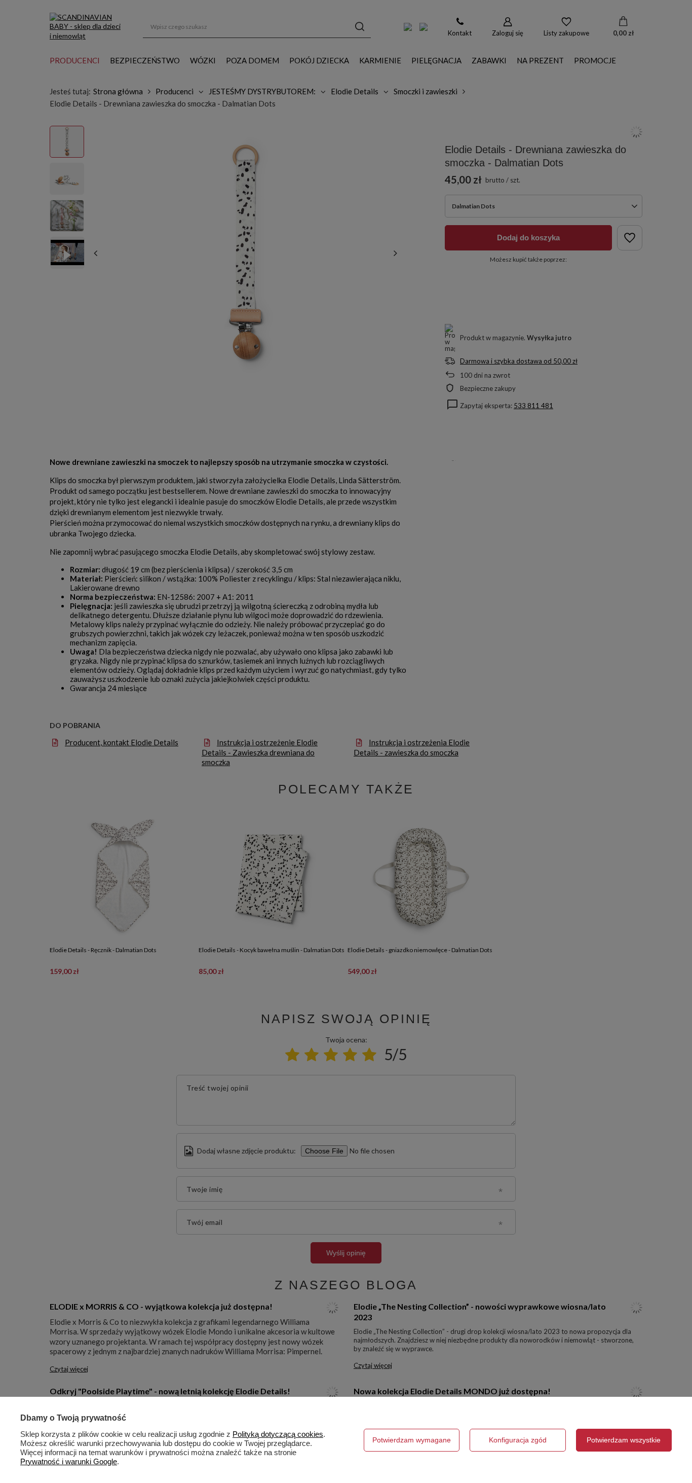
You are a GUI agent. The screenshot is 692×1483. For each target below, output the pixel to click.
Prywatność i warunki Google (68, 1461)
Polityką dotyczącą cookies (278, 1434)
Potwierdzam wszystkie (624, 1440)
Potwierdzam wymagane (411, 1440)
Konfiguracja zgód (518, 1440)
